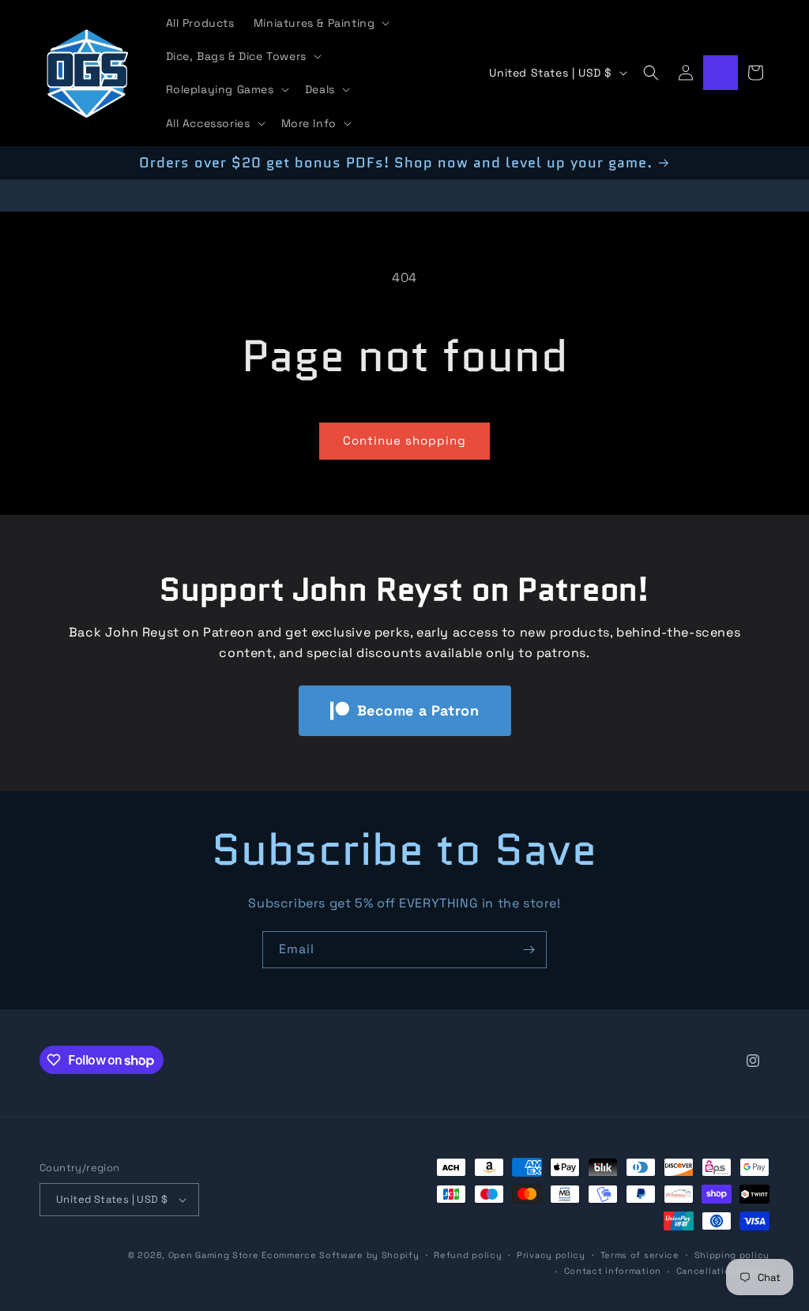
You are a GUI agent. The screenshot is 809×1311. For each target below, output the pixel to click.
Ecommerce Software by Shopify (340, 1254)
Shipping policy (732, 1254)
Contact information (612, 1270)
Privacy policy (551, 1254)
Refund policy (468, 1254)
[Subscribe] (528, 949)
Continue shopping (404, 440)
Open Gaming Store (213, 1254)
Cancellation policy (722, 1270)
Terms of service (639, 1254)
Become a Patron (418, 710)
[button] (320, 22)
